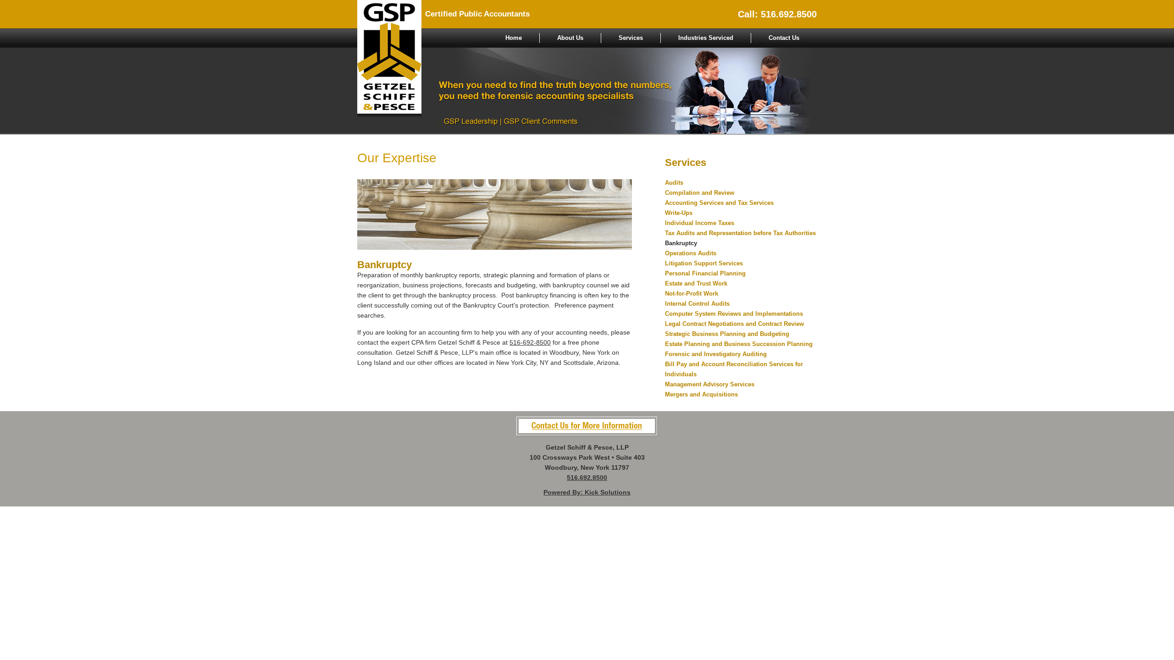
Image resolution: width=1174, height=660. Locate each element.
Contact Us (784, 37)
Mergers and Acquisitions (701, 394)
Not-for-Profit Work (691, 293)
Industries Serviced (705, 37)
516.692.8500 (587, 477)
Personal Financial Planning (705, 273)
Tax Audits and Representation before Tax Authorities (740, 233)
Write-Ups (678, 212)
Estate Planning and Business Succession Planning (739, 344)
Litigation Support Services (704, 263)
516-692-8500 (530, 342)
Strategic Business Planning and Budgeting (727, 333)
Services (631, 37)
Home (513, 37)
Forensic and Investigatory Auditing (716, 354)
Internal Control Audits (697, 303)
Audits (674, 182)
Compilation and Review (699, 192)
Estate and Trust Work (696, 283)
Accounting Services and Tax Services (719, 202)
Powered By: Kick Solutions (587, 492)
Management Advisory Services (709, 384)
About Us (570, 37)
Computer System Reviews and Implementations (734, 313)
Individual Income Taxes (699, 223)
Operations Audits (690, 253)
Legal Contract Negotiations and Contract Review (734, 323)
